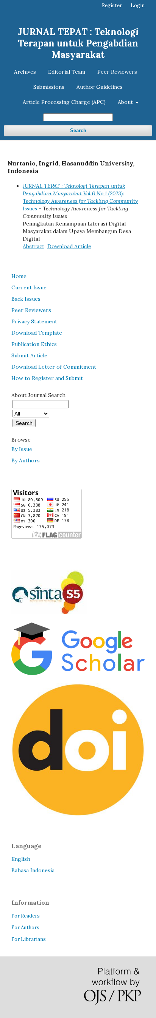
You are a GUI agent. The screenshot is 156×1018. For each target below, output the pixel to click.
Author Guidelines (99, 86)
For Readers (25, 916)
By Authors (25, 460)
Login (138, 5)
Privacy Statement (34, 321)
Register (112, 5)
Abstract (33, 246)
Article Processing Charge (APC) (64, 102)
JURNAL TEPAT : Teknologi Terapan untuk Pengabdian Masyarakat (78, 43)
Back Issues (26, 298)
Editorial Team (66, 71)
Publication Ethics (34, 344)
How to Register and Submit (47, 378)
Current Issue (29, 287)
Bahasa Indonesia (33, 870)
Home (19, 276)
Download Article (69, 246)
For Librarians (28, 939)
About (126, 102)
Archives (25, 71)
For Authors (25, 927)
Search (78, 130)
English (20, 859)
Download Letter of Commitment (53, 366)
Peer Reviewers (117, 71)
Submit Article (29, 355)
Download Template (36, 332)
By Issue (21, 449)
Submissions (48, 86)
